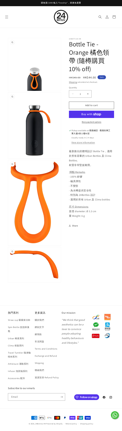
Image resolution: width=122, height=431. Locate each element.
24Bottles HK (40, 424)
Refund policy (71, 424)
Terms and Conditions (46, 348)
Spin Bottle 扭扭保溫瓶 (18, 329)
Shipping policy (86, 424)
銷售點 (38, 334)
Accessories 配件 (16, 378)
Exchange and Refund (46, 355)
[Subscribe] (61, 397)
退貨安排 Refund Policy (47, 377)
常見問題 (39, 341)
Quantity (73, 87)
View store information (83, 142)
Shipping (73, 82)
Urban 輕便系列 (16, 338)
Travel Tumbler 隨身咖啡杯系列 (19, 354)
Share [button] (75, 225)
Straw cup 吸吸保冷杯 (19, 320)
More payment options (91, 122)
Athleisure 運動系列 (18, 363)
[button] (6, 16)
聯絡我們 (39, 370)
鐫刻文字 (39, 327)
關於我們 (39, 320)
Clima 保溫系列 (16, 345)
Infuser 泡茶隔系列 (17, 371)
